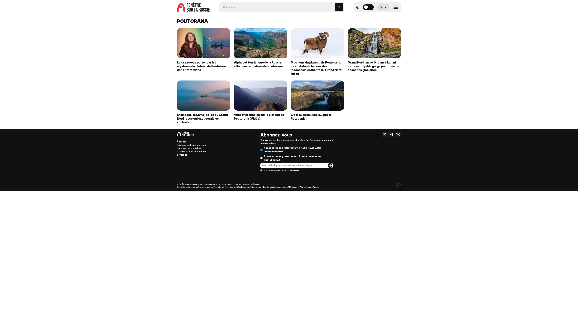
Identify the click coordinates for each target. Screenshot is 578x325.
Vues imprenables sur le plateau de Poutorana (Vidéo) (259, 116)
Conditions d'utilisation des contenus (191, 153)
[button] (332, 6)
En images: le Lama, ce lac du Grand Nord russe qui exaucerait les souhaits (202, 118)
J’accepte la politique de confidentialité (282, 170)
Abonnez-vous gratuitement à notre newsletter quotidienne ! (292, 158)
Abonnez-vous (276, 135)
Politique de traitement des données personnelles (191, 147)
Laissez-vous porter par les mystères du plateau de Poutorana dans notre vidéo (202, 66)
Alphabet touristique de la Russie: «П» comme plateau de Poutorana (258, 64)
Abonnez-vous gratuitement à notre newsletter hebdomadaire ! (292, 149)
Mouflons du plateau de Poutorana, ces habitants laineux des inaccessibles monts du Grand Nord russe (316, 68)
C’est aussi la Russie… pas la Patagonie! (311, 116)
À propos (181, 141)
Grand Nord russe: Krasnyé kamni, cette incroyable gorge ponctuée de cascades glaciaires (373, 66)
